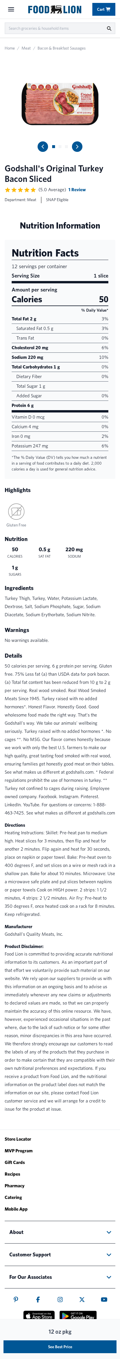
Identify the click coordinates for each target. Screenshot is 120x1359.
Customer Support (30, 1254)
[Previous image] (43, 147)
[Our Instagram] (60, 1299)
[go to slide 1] (53, 146)
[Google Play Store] (78, 1316)
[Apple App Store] (39, 1316)
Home (10, 48)
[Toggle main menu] (11, 9)
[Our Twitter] (82, 1299)
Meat (26, 48)
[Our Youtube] (104, 1299)
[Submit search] (109, 28)
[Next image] (77, 147)
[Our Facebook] (38, 1299)
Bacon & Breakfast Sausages (62, 48)
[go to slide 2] (60, 146)
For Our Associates (30, 1277)
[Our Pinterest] (16, 1299)
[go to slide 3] (66, 146)
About (16, 1232)
